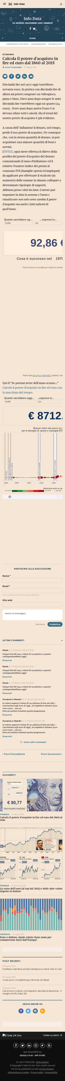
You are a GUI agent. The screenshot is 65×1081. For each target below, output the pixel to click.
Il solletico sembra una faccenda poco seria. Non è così (32, 969)
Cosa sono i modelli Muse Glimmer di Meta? (25, 980)
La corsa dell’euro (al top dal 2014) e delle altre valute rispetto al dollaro (31, 890)
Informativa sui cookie (18, 1072)
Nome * (6, 576)
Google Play (26, 1055)
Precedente (14, 754)
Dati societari (42, 1062)
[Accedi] (61, 4)
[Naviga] (4, 4)
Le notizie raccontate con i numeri (32, 22)
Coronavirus (38, 44)
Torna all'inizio (51, 1035)
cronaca (5, 934)
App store (40, 1055)
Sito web (7, 600)
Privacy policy (37, 1072)
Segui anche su (32, 1004)
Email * (6, 586)
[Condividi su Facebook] (11, 76)
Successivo (51, 754)
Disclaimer (40, 624)
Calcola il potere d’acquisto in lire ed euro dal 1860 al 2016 (31, 819)
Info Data (19, 3)
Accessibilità (51, 1072)
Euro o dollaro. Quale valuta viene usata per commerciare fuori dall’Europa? (25, 939)
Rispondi (7, 660)
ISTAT (8, 151)
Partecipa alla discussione (32, 569)
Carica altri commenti (34, 742)
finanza (4, 814)
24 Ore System (46, 1069)
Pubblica (55, 624)
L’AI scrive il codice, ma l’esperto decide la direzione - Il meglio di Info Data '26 (32, 992)
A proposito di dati (17, 44)
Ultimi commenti (13, 640)
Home (32, 38)
